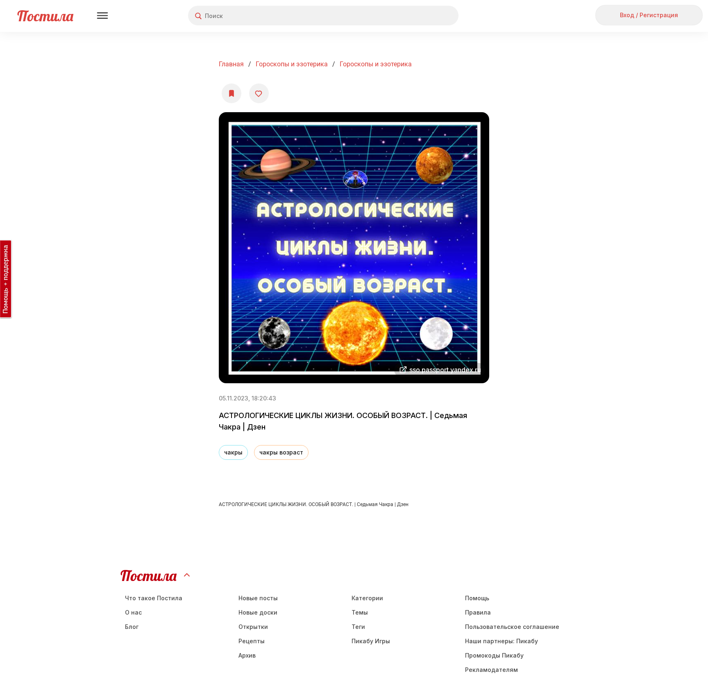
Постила (45, 16)
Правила (478, 612)
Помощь (477, 598)
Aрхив (247, 655)
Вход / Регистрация (649, 14)
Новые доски (257, 612)
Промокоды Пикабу (494, 655)
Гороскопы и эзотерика (292, 64)
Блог (131, 626)
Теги (358, 626)
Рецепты (251, 641)
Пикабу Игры (371, 641)
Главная (231, 64)
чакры (233, 452)
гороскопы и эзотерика (376, 64)
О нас (133, 612)
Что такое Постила (153, 598)
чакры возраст (281, 452)
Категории (367, 598)
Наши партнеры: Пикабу (501, 641)
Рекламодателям (491, 669)
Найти (421, 15)
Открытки (253, 626)
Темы (360, 612)
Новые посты (258, 598)
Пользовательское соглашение (512, 626)
